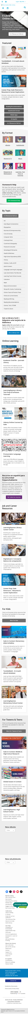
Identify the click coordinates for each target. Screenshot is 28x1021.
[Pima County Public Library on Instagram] (14, 891)
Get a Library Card (10, 897)
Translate (22, 993)
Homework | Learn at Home (11, 936)
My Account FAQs (10, 908)
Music (20, 158)
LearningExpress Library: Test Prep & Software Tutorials (12, 392)
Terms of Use (8, 999)
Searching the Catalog (11, 901)
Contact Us (13, 980)
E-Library (7, 914)
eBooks (7, 145)
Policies (7, 950)
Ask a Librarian (9, 945)
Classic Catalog (9, 912)
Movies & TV (8, 158)
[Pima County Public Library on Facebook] (7, 891)
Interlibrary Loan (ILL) (11, 904)
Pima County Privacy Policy (12, 988)
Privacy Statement (18, 999)
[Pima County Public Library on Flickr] (10, 891)
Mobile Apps (8, 902)
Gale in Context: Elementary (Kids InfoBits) (13, 642)
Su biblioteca (8, 960)
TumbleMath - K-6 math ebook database (12, 672)
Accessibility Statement (14, 1001)
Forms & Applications (11, 934)
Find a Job (8, 932)
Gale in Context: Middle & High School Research (12, 753)
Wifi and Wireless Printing (10, 939)
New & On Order (9, 921)
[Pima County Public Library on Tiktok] (21, 891)
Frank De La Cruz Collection (9, 916)
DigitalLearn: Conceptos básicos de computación (12, 560)
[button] (2, 1)
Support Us (8, 952)
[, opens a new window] (7, 142)
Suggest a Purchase (10, 906)
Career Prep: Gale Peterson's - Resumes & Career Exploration (13, 91)
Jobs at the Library (10, 946)
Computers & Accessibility (8, 928)
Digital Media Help (10, 930)
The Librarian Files (10, 919)
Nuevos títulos (9, 964)
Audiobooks (20, 145)
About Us (7, 955)
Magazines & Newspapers (8, 173)
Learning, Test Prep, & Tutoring (20, 173)
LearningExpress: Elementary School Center (13, 702)
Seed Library (8, 923)
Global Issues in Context (12, 782)
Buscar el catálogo (10, 962)
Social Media (8, 954)
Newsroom (8, 948)
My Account (8, 899)
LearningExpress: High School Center (11, 811)
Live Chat (20, 905)
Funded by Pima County (11, 986)
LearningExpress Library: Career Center (12, 529)
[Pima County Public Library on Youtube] (17, 891)
